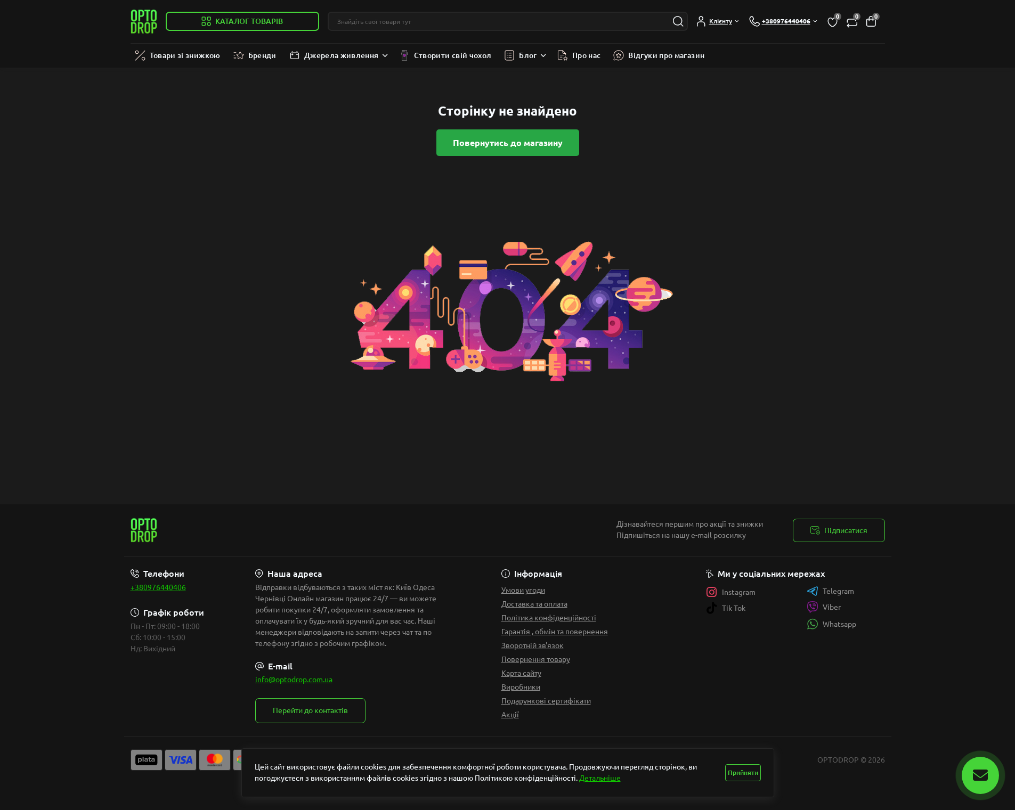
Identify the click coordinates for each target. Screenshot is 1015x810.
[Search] (678, 21)
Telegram (838, 591)
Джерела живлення (341, 55)
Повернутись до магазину (508, 143)
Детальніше (600, 778)
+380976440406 (158, 587)
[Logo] (144, 22)
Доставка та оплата (534, 604)
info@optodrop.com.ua (293, 679)
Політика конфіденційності (548, 617)
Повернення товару (535, 659)
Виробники (520, 687)
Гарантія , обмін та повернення (554, 631)
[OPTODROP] (316, 530)
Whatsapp (839, 624)
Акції (510, 714)
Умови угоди (523, 590)
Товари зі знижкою (185, 55)
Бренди (262, 55)
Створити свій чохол (453, 55)
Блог (528, 55)
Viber (832, 607)
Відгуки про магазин (666, 55)
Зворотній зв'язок (532, 645)
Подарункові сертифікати (546, 701)
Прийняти (743, 772)
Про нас (586, 55)
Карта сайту (521, 673)
